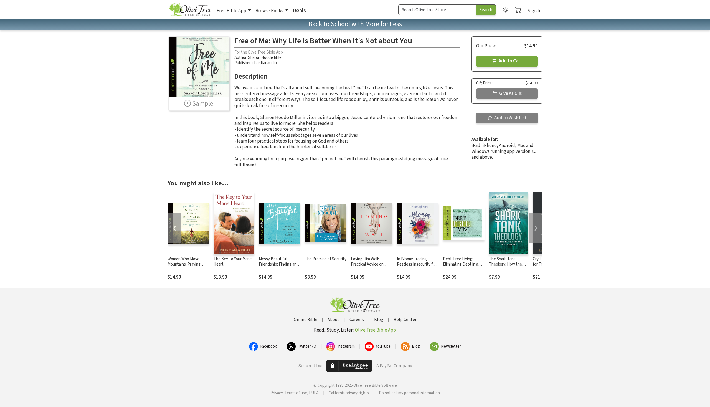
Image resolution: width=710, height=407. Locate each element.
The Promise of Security (325, 259)
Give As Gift (510, 93)
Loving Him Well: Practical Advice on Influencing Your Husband (367, 267)
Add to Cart (510, 61)
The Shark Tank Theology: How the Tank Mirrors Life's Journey (505, 267)
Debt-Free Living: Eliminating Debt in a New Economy (460, 264)
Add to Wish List (510, 118)
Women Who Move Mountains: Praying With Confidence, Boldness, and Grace (185, 267)
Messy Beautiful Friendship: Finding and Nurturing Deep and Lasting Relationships (279, 267)
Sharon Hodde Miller (265, 57)
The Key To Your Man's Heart (233, 261)
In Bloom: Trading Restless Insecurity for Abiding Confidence (416, 264)
